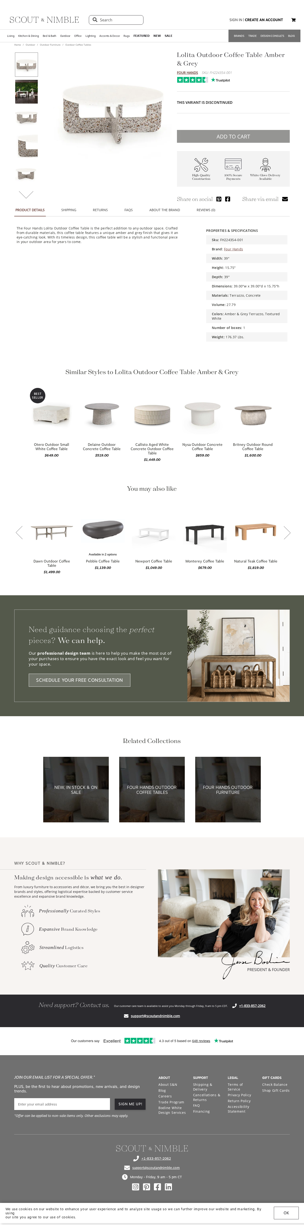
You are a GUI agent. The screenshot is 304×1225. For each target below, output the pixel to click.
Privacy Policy (239, 1095)
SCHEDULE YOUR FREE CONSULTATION (79, 680)
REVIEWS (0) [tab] (206, 210)
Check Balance (274, 1084)
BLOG (291, 36)
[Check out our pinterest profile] (146, 1187)
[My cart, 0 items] (293, 20)
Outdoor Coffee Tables (78, 44)
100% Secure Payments (233, 177)
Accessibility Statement (238, 1109)
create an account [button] (264, 20)
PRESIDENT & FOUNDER (268, 969)
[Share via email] (285, 199)
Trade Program (171, 1102)
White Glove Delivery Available (265, 177)
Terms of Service (235, 1087)
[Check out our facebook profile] (157, 1187)
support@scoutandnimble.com (155, 1016)
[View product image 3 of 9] (26, 118)
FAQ (196, 1105)
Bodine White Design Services (172, 1110)
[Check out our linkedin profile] (168, 1187)
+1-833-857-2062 (252, 1005)
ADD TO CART (233, 136)
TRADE (252, 36)
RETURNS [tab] (100, 210)
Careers (165, 1096)
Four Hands (187, 72)
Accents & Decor (109, 36)
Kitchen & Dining (28, 36)
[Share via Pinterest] (218, 199)
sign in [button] (235, 20)
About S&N (167, 1084)
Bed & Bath (49, 36)
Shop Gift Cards (276, 1090)
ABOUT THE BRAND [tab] (164, 210)
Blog (162, 1090)
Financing (201, 1111)
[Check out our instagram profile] (135, 1187)
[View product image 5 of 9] (26, 173)
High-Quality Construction (201, 177)
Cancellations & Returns (206, 1097)
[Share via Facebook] (227, 199)
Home (18, 44)
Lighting (90, 36)
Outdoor (65, 36)
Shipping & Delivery (202, 1087)
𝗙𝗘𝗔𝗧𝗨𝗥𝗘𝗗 (141, 36)
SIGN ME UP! (130, 1104)
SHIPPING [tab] (68, 210)
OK (286, 1213)
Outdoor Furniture (50, 44)
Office (78, 36)
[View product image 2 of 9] (26, 91)
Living (10, 36)
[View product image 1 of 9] (26, 64)
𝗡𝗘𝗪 (157, 36)
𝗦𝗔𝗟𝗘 (168, 36)
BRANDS (239, 36)
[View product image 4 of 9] (26, 146)
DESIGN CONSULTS (272, 36)
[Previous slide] (19, 533)
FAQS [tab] (128, 210)
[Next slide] (287, 533)
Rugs (126, 36)
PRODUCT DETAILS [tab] (30, 210)
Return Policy (239, 1101)
